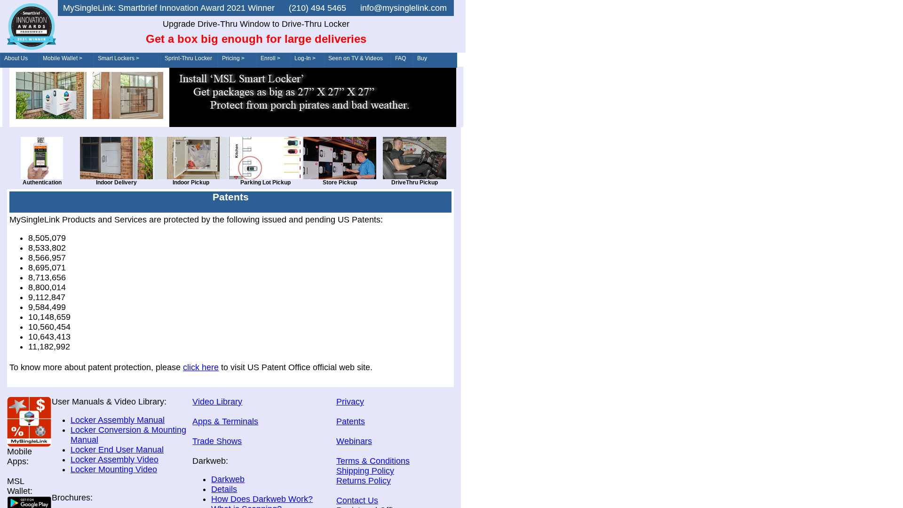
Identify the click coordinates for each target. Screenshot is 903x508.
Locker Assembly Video (114, 459)
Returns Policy (363, 480)
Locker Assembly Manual (118, 420)
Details (224, 489)
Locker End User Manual (117, 449)
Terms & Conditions (373, 461)
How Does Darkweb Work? (262, 499)
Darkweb (228, 479)
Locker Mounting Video (114, 469)
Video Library (217, 401)
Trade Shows (217, 441)
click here (201, 367)
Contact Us (357, 500)
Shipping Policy (365, 471)
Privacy (350, 401)
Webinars (354, 441)
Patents (350, 421)
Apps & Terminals (225, 421)
